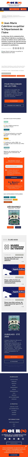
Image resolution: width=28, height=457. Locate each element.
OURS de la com (14, 406)
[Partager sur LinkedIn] (13, 48)
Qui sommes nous (14, 408)
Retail (14, 385)
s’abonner (18, 227)
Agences (14, 383)
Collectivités (14, 379)
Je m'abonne (14, 101)
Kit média (14, 410)
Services (14, 395)
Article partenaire (14, 397)
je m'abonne (14, 455)
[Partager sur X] (18, 48)
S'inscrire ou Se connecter (14, 105)
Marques (14, 381)
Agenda (14, 412)
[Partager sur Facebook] (16, 48)
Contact (14, 414)
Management (14, 387)
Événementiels (14, 391)
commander (10, 227)
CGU (14, 424)
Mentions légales (14, 422)
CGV (14, 426)
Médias (14, 389)
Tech (14, 393)
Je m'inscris (14, 177)
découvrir (14, 356)
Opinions (14, 399)
